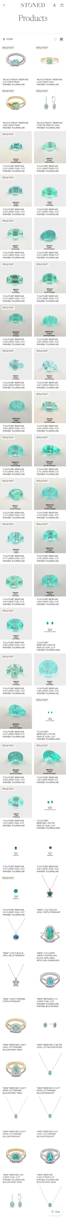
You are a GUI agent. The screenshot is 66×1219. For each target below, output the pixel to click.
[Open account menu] (54, 5)
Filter (9, 39)
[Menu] (4, 5)
